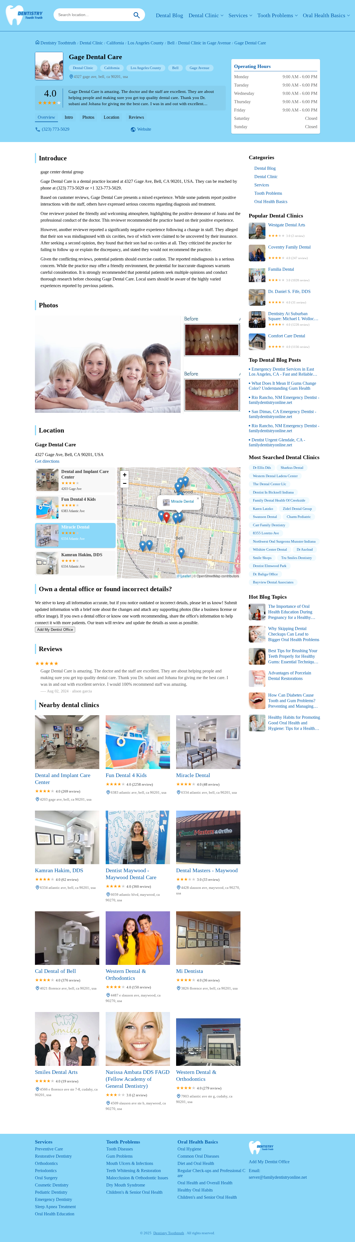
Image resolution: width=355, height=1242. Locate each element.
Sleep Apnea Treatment (55, 1206)
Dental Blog (169, 15)
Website (144, 129)
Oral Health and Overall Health (205, 1182)
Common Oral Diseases (198, 1156)
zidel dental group (297, 509)
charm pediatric (299, 517)
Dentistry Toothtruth (58, 43)
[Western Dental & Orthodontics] (138, 938)
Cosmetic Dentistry (52, 1185)
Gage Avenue (199, 68)
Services (238, 15)
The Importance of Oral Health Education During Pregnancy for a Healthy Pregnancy (280, 612)
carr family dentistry (269, 525)
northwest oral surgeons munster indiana (284, 541)
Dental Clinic (204, 15)
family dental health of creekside (279, 500)
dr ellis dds (262, 468)
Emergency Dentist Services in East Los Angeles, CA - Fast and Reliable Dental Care (281, 372)
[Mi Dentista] (208, 938)
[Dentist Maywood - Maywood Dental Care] (138, 837)
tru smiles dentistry (296, 558)
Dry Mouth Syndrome (125, 1185)
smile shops (262, 558)
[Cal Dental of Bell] (67, 938)
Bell (170, 43)
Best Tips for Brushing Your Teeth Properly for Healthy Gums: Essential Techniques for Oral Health (283, 656)
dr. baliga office (265, 574)
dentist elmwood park (269, 566)
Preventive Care (49, 1149)
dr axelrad (305, 549)
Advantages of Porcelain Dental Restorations (289, 676)
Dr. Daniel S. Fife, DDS (289, 296)
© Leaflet (184, 575)
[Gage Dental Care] (52, 69)
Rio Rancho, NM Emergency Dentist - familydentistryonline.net (284, 400)
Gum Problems (119, 1156)
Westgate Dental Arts (286, 229)
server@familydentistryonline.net (278, 1177)
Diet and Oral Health (196, 1163)
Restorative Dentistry (53, 1156)
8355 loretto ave (266, 533)
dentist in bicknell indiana (273, 492)
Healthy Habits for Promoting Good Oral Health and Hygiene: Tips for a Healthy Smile (284, 723)
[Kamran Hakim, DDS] (67, 837)
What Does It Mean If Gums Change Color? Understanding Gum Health (282, 386)
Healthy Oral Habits (195, 1190)
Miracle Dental (182, 501)
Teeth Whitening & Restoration (133, 1170)
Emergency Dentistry (53, 1199)
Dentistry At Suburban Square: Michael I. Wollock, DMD (292, 318)
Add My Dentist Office (55, 630)
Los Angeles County (146, 43)
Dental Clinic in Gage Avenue (204, 43)
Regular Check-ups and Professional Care (211, 1173)
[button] (166, 517)
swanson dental (265, 517)
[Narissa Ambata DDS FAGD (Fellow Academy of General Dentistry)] (138, 1039)
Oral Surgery (46, 1177)
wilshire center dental (270, 549)
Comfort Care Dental (289, 340)
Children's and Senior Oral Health (207, 1197)
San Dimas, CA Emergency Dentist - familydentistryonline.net (282, 414)
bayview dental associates (273, 582)
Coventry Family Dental (289, 252)
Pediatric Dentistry (51, 1192)
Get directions (47, 461)
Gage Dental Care (250, 43)
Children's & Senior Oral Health (134, 1192)
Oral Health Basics (324, 15)
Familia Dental (289, 274)
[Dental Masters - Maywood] (208, 837)
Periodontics (46, 1170)
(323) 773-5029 (55, 129)
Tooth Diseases (119, 1149)
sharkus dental (292, 468)
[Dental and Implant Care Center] (67, 742)
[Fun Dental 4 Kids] (138, 742)
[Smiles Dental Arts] (67, 1039)
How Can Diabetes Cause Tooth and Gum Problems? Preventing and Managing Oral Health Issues (282, 701)
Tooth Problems (275, 15)
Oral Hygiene (189, 1149)
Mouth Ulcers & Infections (129, 1163)
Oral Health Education (54, 1213)
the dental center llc (269, 484)
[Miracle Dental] (208, 742)
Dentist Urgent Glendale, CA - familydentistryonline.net (277, 442)
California (115, 43)
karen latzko (263, 509)
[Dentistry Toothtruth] (24, 15)
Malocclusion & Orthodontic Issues (137, 1177)
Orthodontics (46, 1163)
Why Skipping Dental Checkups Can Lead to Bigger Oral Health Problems (293, 634)
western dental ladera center (275, 476)
